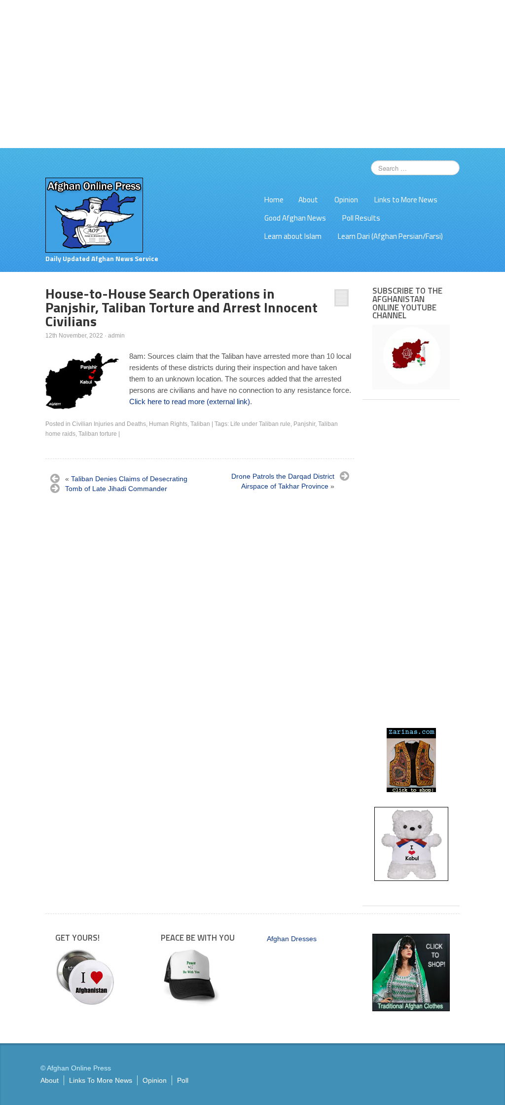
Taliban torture (97, 433)
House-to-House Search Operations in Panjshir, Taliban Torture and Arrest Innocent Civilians (181, 307)
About (308, 199)
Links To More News (100, 1080)
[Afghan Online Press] (94, 215)
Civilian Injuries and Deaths (109, 423)
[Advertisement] (252, 74)
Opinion (346, 199)
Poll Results (361, 218)
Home (274, 199)
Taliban (200, 423)
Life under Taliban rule (260, 423)
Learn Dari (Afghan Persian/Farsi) (390, 236)
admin (116, 335)
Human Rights (168, 423)
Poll (182, 1080)
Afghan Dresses (292, 939)
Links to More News (405, 199)
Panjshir (304, 423)
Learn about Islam (293, 236)
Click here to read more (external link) (189, 401)
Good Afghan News (295, 218)
